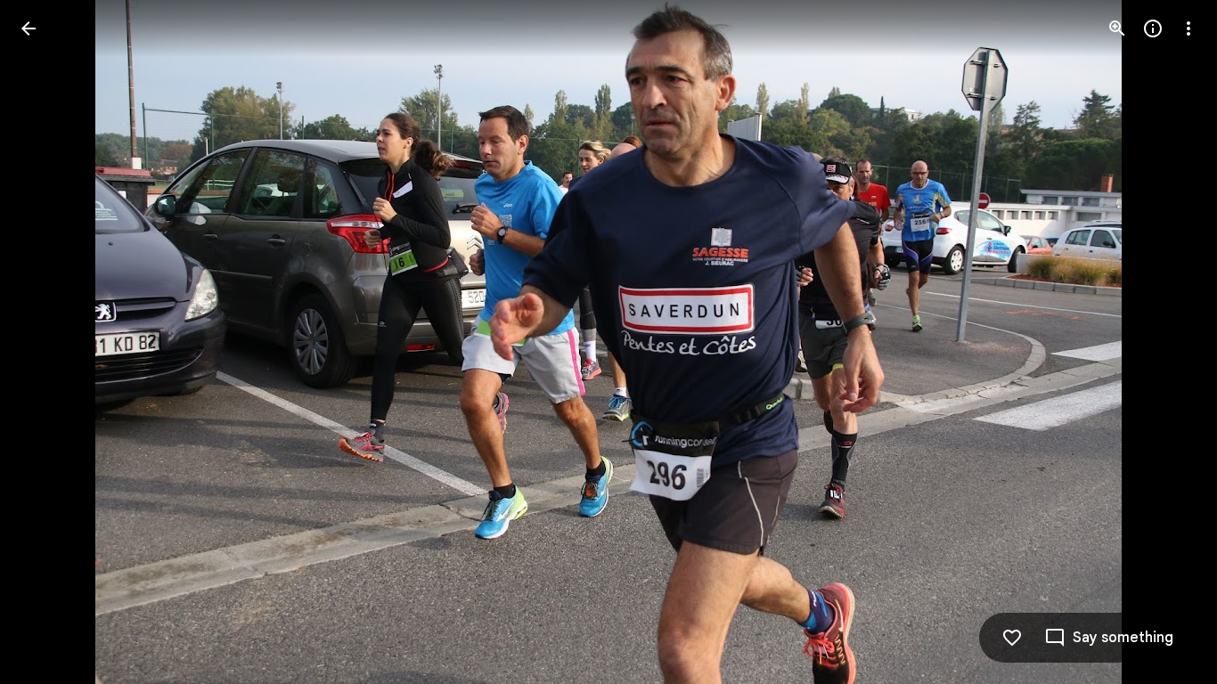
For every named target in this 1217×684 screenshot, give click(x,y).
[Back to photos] (28, 28)
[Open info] (1153, 28)
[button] (50, 342)
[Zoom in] (1117, 28)
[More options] (1188, 28)
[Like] (1012, 637)
